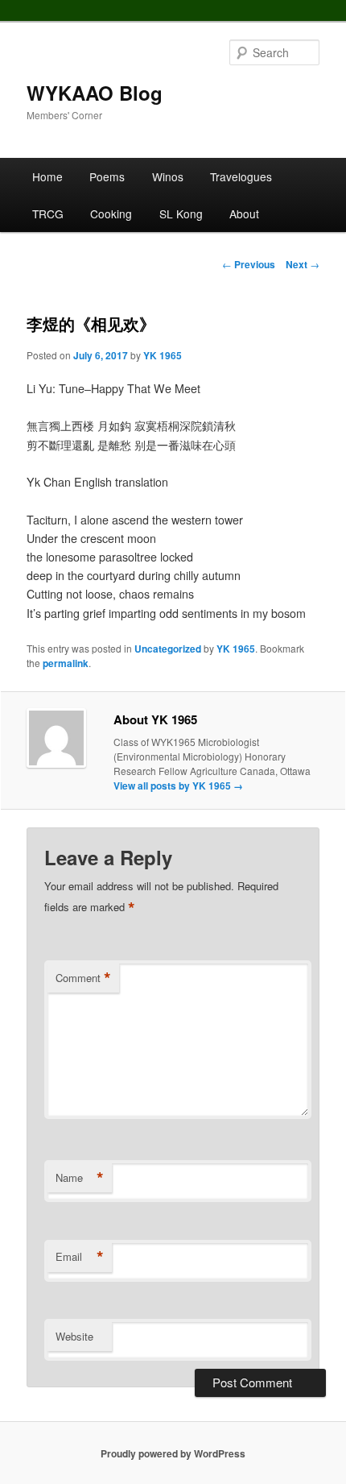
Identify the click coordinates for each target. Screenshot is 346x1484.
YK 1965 (162, 355)
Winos (167, 176)
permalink (66, 663)
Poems (107, 176)
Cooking (111, 213)
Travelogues (241, 176)
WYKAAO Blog (95, 92)
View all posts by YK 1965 (178, 785)
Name (80, 1178)
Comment (83, 978)
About (244, 213)
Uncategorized (167, 648)
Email (80, 1257)
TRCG (48, 213)
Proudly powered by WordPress (173, 1453)
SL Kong (181, 213)
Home (47, 176)
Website (74, 1336)
